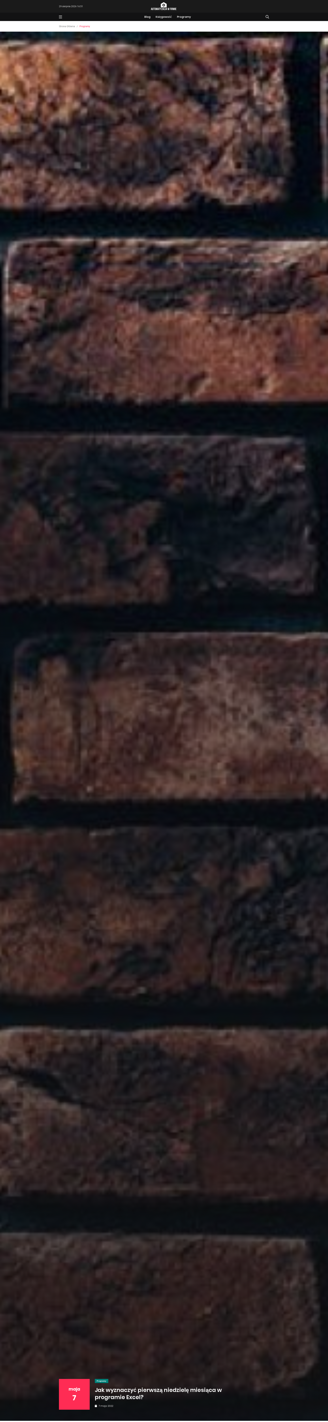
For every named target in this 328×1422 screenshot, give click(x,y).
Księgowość (164, 17)
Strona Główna (67, 26)
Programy (184, 17)
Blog (147, 17)
